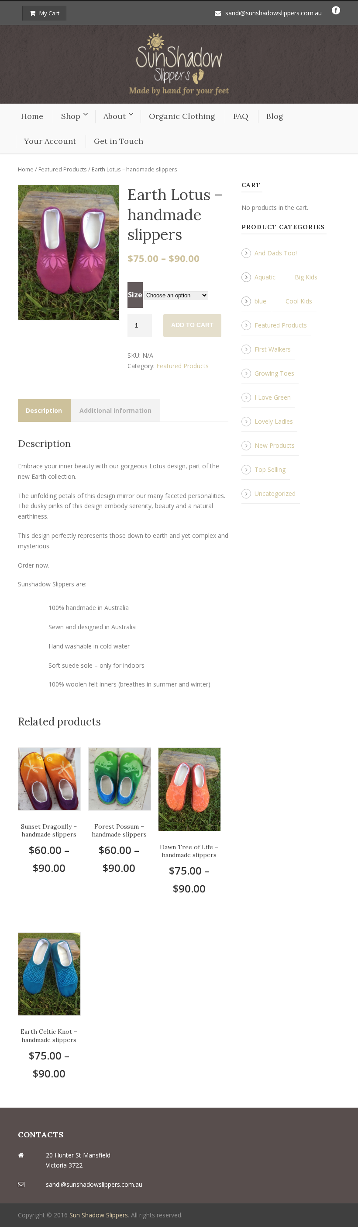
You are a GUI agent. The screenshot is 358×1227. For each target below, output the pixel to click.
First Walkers (273, 349)
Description (44, 410)
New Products (275, 445)
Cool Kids (299, 301)
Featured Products (62, 169)
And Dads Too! (276, 253)
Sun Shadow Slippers (98, 1215)
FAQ (240, 116)
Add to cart (192, 324)
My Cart (49, 13)
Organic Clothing (182, 116)
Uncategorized (275, 493)
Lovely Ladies (274, 421)
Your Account (50, 141)
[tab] (44, 410)
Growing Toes (274, 373)
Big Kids (306, 277)
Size (135, 295)
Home (32, 116)
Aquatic (265, 277)
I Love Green (273, 397)
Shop (70, 116)
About (114, 116)
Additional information (115, 410)
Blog (274, 116)
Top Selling (270, 469)
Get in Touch (118, 141)
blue (260, 301)
